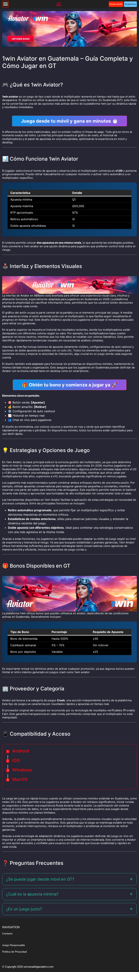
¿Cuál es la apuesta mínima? (32, 894)
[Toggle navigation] (5, 4)
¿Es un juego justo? (24, 909)
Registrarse (130, 4)
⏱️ (69, 121)
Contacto (7, 933)
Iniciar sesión (116, 4)
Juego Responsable (13, 945)
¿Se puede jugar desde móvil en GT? (40, 879)
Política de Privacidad (14, 951)
